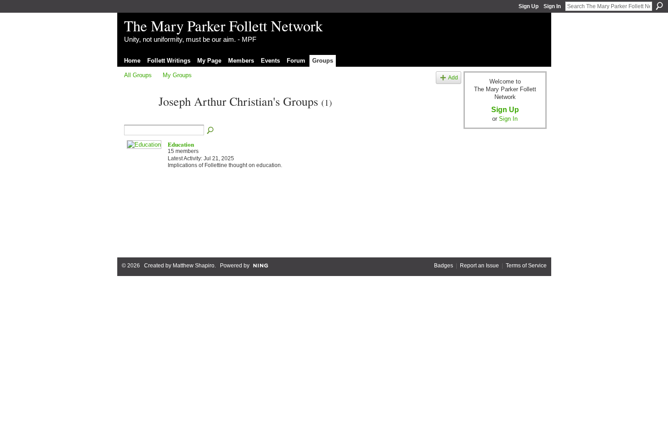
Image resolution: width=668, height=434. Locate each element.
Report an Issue (479, 265)
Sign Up (528, 6)
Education (181, 144)
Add (453, 77)
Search (659, 6)
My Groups (177, 75)
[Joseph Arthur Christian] (138, 117)
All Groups (138, 75)
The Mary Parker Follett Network (223, 25)
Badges (443, 265)
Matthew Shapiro (193, 265)
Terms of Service (526, 265)
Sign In (552, 6)
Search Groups (211, 131)
